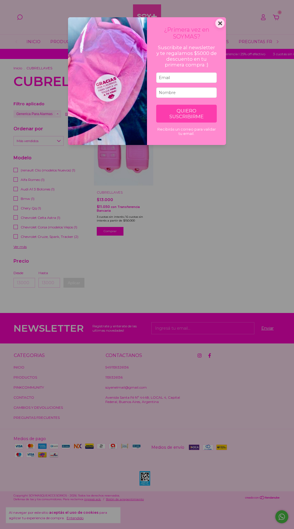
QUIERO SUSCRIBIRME (186, 113)
